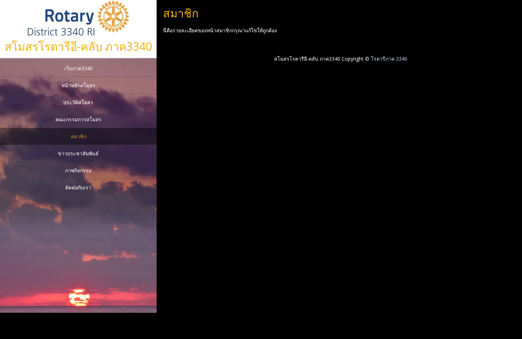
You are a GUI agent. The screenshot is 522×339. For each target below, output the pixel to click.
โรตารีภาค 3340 (389, 58)
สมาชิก (78, 136)
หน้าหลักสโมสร (78, 85)
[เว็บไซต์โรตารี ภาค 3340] (78, 34)
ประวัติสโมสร (78, 102)
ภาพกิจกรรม (78, 170)
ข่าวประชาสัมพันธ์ (78, 153)
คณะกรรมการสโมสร (78, 119)
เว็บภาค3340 (78, 68)
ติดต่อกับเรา (78, 187)
